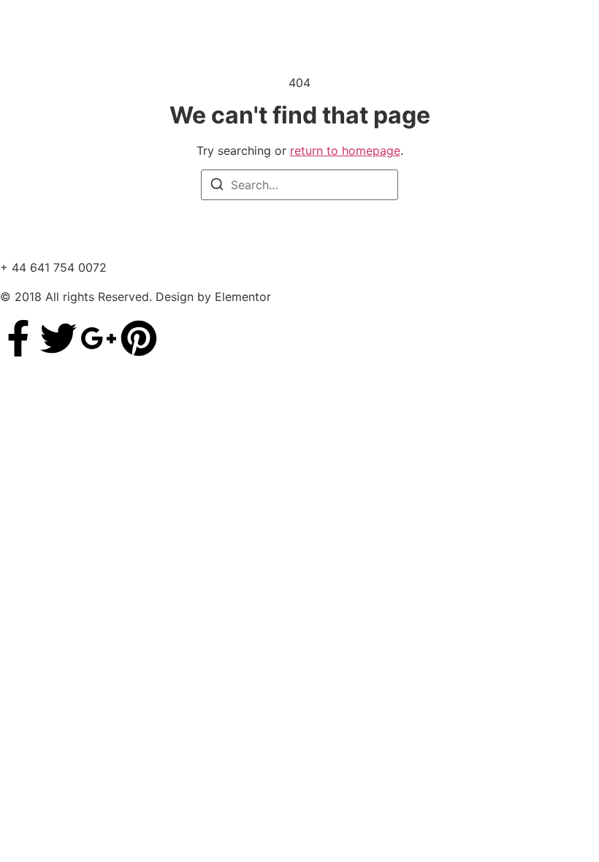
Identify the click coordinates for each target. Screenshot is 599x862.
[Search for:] (299, 184)
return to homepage (345, 150)
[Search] (217, 186)
